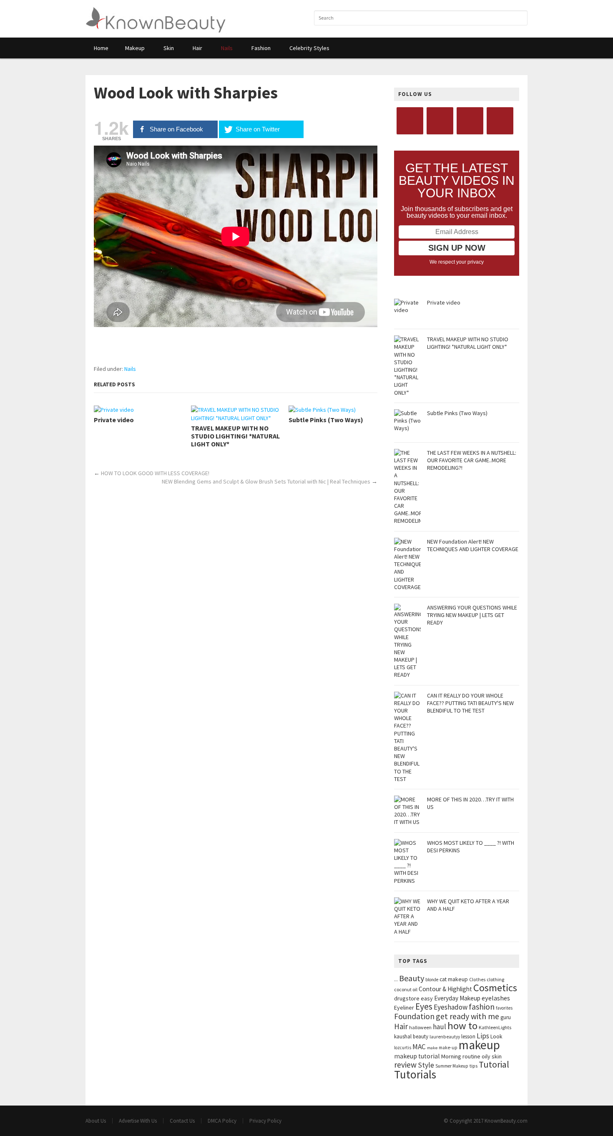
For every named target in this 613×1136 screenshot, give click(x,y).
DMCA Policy (222, 1120)
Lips (483, 1035)
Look (496, 1036)
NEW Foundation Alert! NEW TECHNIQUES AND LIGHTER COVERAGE (472, 545)
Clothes (477, 979)
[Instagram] (470, 120)
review (405, 1065)
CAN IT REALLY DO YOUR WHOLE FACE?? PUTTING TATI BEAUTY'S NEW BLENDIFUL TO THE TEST (470, 703)
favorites (504, 1008)
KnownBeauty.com (506, 1120)
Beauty (411, 978)
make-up (448, 1047)
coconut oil (405, 989)
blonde (431, 979)
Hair (401, 1026)
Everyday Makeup (457, 998)
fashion (482, 1006)
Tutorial (494, 1064)
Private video (114, 420)
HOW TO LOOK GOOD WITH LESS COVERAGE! (155, 473)
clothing (495, 979)
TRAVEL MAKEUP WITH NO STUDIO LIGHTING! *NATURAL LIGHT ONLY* (235, 436)
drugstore (407, 998)
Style (426, 1065)
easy (427, 998)
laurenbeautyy (445, 1037)
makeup (479, 1045)
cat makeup (454, 979)
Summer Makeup (451, 1066)
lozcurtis (402, 1047)
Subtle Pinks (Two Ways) (326, 420)
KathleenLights (495, 1027)
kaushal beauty (411, 1036)
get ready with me (467, 1016)
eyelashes (496, 998)
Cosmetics (495, 987)
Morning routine (460, 1056)
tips (473, 1066)
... (396, 979)
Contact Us (182, 1120)
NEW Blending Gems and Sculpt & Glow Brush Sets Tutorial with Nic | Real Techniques (266, 481)
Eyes (423, 1006)
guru (505, 1017)
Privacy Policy (265, 1120)
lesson (468, 1036)
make (432, 1047)
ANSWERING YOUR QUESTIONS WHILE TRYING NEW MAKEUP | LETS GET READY (472, 615)
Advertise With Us (138, 1120)
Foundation (414, 1016)
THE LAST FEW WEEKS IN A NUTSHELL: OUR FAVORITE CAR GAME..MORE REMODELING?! (471, 460)
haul (439, 1026)
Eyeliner (404, 1007)
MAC (419, 1046)
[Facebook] (410, 120)
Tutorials (415, 1074)
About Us (95, 1120)
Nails (130, 369)
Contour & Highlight (445, 989)
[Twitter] (440, 120)
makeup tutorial (417, 1056)
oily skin (492, 1056)
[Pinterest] (500, 120)
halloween (420, 1027)
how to (462, 1025)
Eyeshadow (450, 1007)
